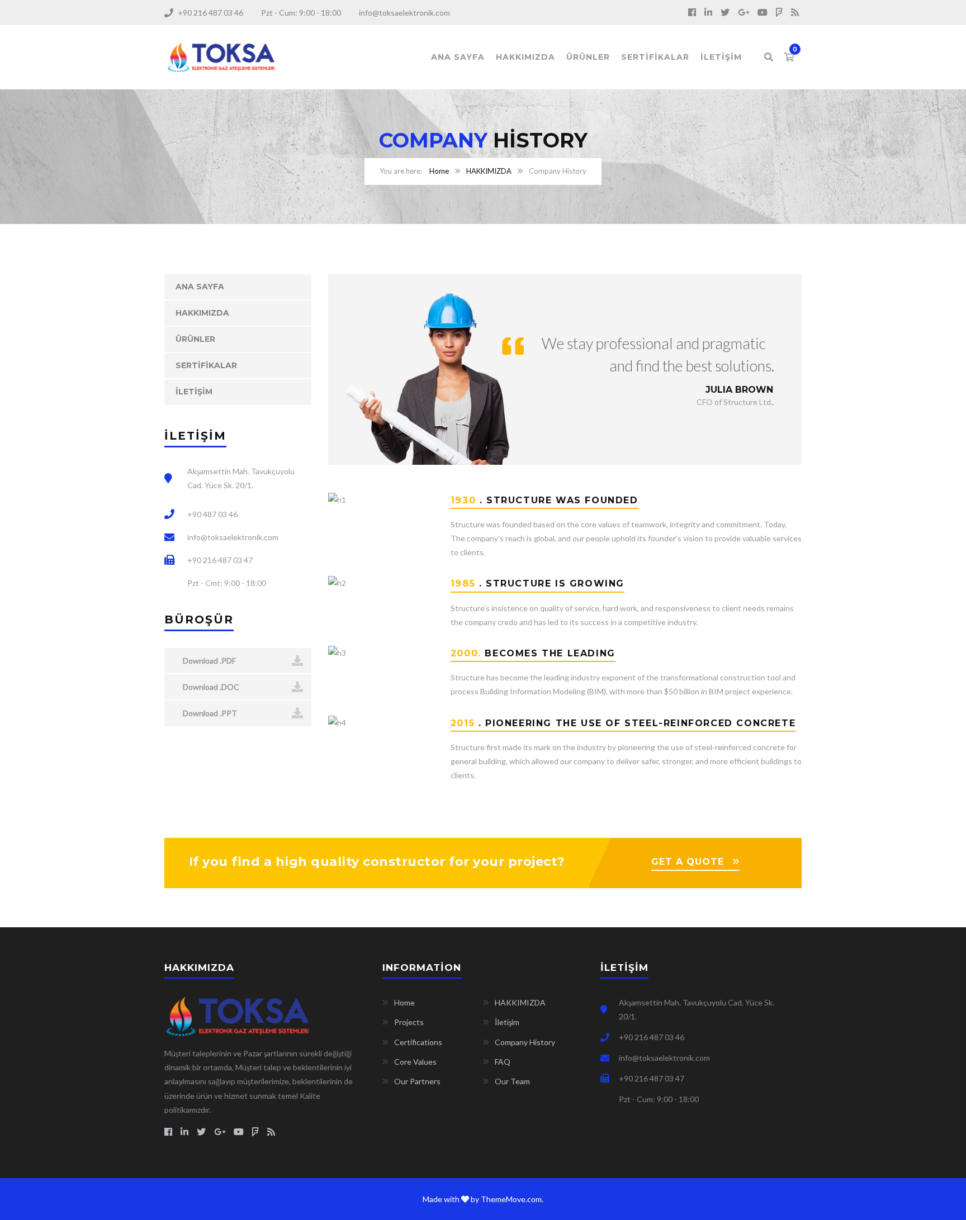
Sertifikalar (655, 57)
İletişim (721, 57)
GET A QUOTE (687, 861)
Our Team (512, 1081)
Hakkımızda (525, 57)
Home (439, 170)
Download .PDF (208, 660)
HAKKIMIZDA (489, 170)
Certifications (418, 1042)
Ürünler (588, 57)
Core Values (415, 1061)
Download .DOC (210, 687)
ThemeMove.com (511, 1199)
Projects (409, 1022)
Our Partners (417, 1081)
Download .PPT (209, 713)
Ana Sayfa (458, 57)
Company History (525, 1042)
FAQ (502, 1061)
